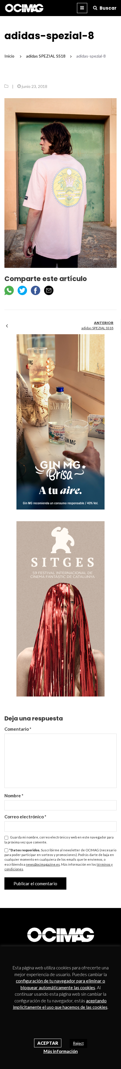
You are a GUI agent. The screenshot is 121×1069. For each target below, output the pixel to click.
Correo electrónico (25, 816)
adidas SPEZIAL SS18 (97, 328)
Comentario (17, 729)
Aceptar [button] (47, 1043)
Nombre (13, 795)
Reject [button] (78, 1043)
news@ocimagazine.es (43, 864)
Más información (60, 1051)
